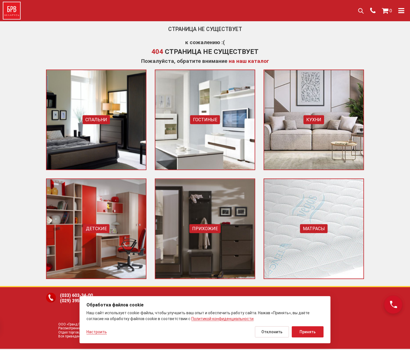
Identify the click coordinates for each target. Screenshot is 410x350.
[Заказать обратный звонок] (393, 305)
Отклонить (272, 332)
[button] (387, 10)
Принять (308, 332)
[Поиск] (360, 10)
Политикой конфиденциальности (222, 318)
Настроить (96, 332)
